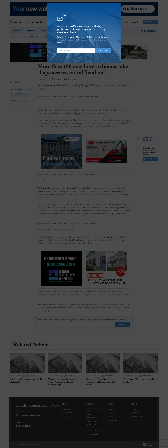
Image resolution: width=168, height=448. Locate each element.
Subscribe (103, 51)
